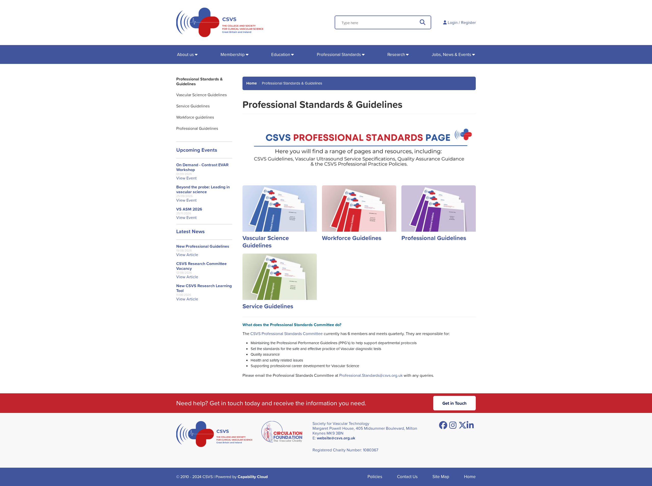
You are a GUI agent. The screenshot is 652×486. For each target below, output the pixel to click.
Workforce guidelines (195, 117)
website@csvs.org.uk (336, 438)
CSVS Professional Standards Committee (286, 333)
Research (396, 54)
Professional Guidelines (197, 128)
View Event (186, 178)
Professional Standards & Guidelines (199, 81)
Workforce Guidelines (351, 237)
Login (453, 22)
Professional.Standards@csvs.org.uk (371, 375)
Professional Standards (339, 54)
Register (468, 22)
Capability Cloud (253, 477)
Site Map (440, 476)
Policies (375, 476)
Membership (233, 54)
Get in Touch (454, 403)
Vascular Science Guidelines (201, 95)
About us (185, 54)
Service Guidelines (193, 106)
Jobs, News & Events (451, 54)
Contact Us (407, 476)
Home (251, 83)
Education (280, 54)
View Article (187, 254)
